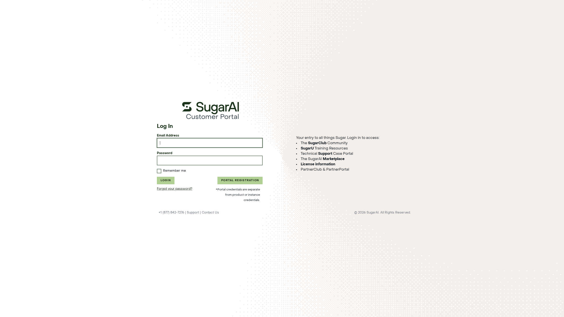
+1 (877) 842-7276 (171, 212)
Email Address (168, 135)
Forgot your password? (174, 189)
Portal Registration (240, 180)
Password (164, 153)
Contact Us (210, 212)
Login (166, 180)
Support (193, 212)
